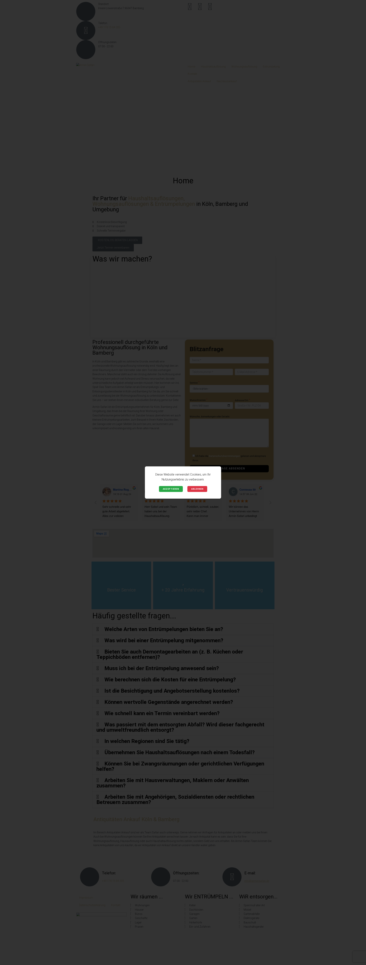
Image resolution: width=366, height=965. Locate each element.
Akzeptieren (171, 489)
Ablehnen (197, 489)
